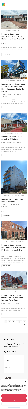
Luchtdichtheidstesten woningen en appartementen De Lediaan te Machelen (13, 247)
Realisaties (7, 360)
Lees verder (6, 54)
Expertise (7, 357)
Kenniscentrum (8, 364)
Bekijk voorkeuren (14, 404)
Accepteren (14, 396)
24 (24, 322)
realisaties (19, 42)
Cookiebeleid (11, 407)
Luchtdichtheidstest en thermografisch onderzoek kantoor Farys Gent (12, 297)
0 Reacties (5, 43)
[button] (26, 381)
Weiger (14, 400)
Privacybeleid (17, 407)
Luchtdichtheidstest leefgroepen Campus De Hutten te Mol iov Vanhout (12, 36)
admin (4, 42)
